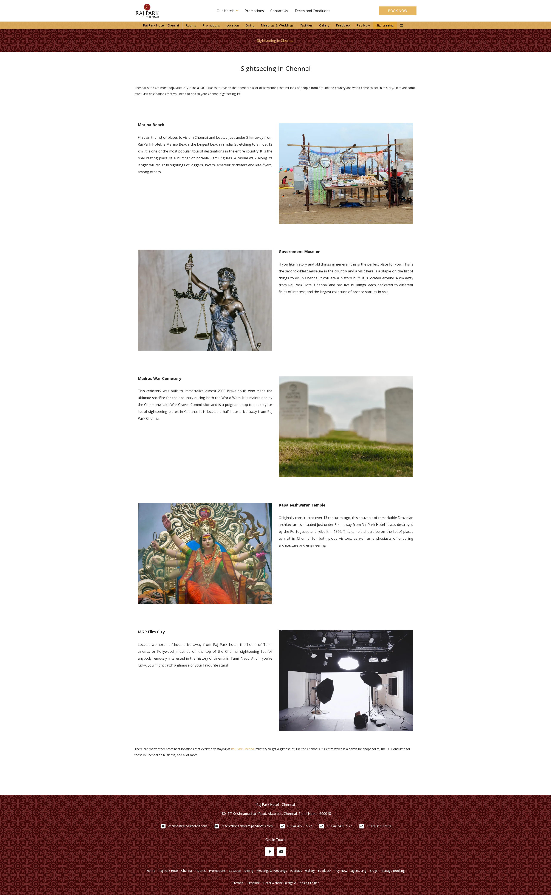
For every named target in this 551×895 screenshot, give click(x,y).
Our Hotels (225, 10)
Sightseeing (385, 25)
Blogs (374, 871)
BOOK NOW (397, 10)
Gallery (324, 25)
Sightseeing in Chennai (275, 40)
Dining (249, 25)
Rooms (191, 25)
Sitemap (237, 883)
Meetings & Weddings (277, 25)
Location (232, 25)
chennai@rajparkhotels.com (187, 826)
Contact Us (279, 10)
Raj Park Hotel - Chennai (161, 25)
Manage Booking (393, 871)
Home (151, 871)
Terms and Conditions (312, 10)
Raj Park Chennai (243, 749)
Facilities (306, 25)
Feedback (343, 25)
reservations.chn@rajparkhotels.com (247, 826)
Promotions (254, 10)
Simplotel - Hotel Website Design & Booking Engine (283, 883)
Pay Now (363, 25)
